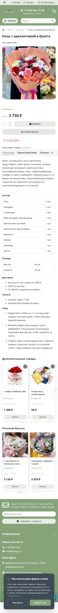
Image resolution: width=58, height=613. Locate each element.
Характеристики (27, 152)
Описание (8, 152)
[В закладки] (25, 366)
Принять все (40, 602)
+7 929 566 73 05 (34, 10)
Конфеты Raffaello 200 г (15, 391)
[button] (3, 391)
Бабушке (20, 29)
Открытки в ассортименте (38, 393)
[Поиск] (53, 20)
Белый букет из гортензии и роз (12, 462)
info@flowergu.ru (14, 551)
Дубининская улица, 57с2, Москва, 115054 (25, 563)
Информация (11, 533)
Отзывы (46, 152)
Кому (10, 29)
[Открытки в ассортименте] (43, 375)
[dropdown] (4, 2)
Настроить (17, 602)
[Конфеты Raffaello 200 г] (15, 375)
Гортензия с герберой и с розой (42, 462)
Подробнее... (14, 596)
